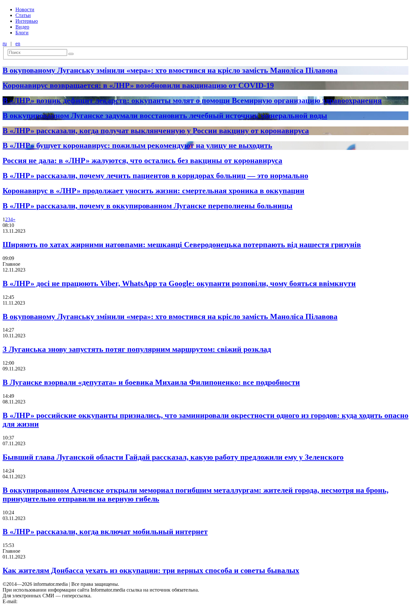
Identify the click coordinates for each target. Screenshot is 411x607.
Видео (22, 27)
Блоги (22, 32)
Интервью (26, 21)
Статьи (23, 15)
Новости (24, 9)
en (17, 43)
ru (5, 43)
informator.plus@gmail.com (47, 601)
